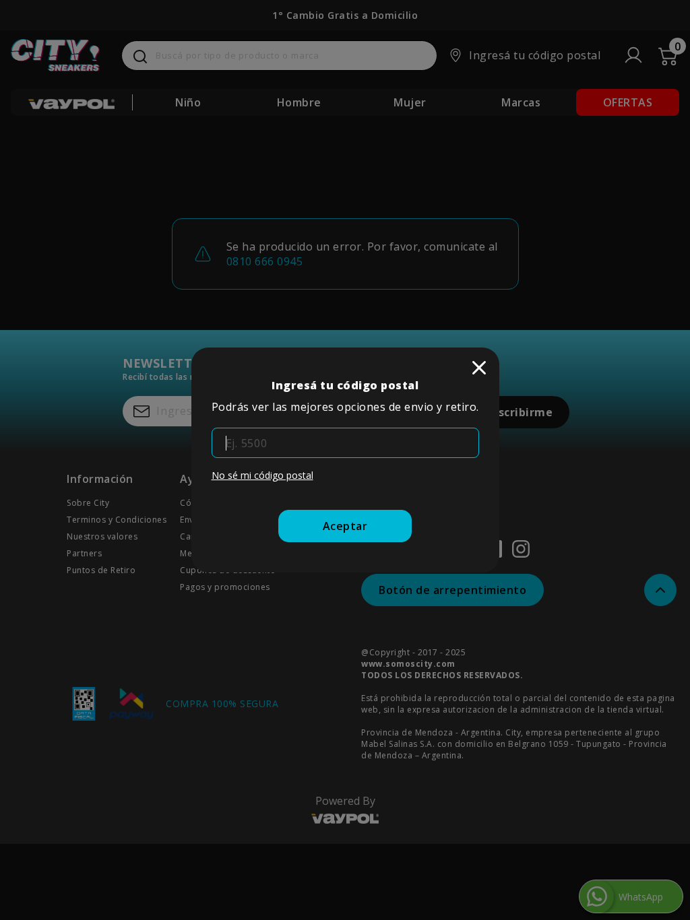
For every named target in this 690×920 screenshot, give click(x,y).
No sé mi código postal (262, 475)
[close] (479, 367)
